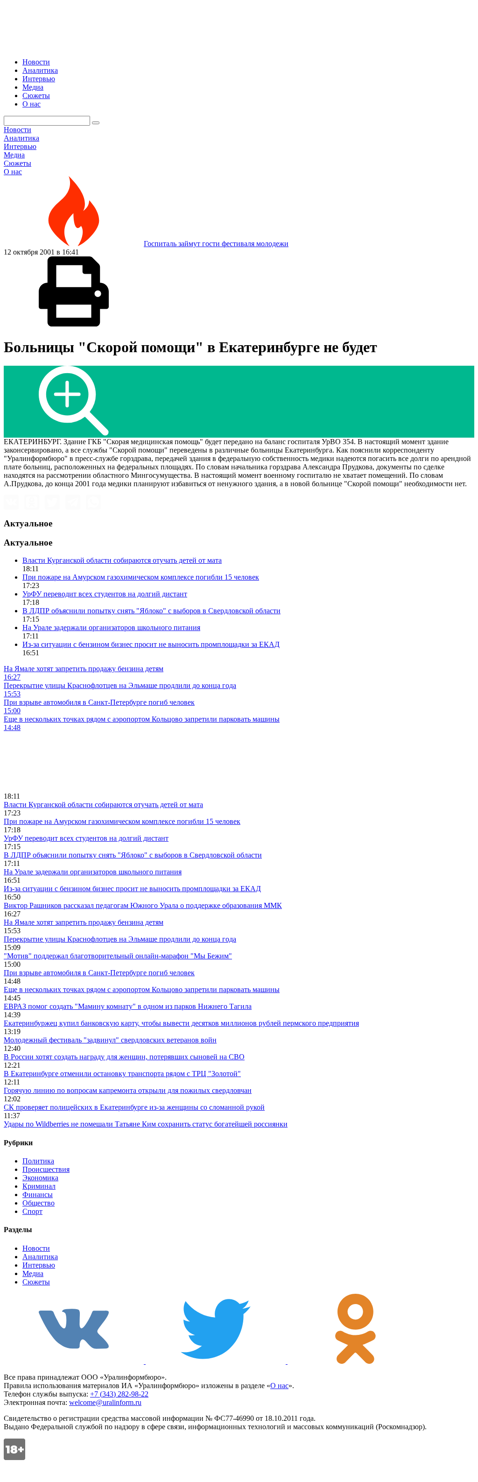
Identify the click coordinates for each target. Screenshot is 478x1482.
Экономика (40, 1178)
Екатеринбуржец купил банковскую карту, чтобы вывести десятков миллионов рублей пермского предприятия (181, 1023)
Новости (36, 62)
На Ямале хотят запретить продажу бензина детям (83, 922)
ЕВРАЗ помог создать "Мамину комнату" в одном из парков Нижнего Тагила (128, 1006)
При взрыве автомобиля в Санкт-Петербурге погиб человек (99, 973)
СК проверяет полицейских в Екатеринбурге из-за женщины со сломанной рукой (134, 1107)
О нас (31, 104)
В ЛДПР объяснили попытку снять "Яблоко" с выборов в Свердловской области (151, 611)
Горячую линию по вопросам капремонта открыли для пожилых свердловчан (128, 1090)
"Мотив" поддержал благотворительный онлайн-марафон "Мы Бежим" (118, 956)
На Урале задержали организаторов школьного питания (111, 627)
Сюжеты (36, 95)
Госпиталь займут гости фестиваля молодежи (216, 244)
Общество (38, 1203)
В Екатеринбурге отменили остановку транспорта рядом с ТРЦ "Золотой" (122, 1074)
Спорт (32, 1211)
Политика (38, 1161)
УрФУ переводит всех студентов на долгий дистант (104, 594)
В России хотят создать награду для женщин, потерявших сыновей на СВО (124, 1057)
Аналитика (40, 70)
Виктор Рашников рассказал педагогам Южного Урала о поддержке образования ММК (143, 905)
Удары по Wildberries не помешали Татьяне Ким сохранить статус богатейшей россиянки (146, 1124)
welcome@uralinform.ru (105, 1402)
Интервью (38, 79)
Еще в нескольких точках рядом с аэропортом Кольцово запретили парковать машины (142, 989)
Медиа (32, 87)
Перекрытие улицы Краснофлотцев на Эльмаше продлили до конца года (120, 939)
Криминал (39, 1186)
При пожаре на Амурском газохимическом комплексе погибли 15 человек (140, 577)
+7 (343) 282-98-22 (119, 1394)
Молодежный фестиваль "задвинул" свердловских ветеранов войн (110, 1040)
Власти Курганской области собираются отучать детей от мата (122, 560)
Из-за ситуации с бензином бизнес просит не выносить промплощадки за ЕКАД (151, 644)
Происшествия (46, 1169)
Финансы (37, 1194)
